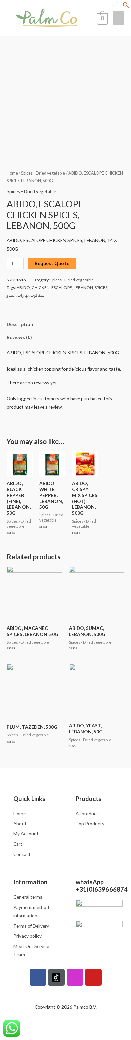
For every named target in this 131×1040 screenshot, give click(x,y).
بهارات (23, 295)
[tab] (65, 324)
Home (12, 173)
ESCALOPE (61, 287)
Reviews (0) (19, 337)
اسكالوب (37, 295)
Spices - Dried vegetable (43, 173)
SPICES (101, 287)
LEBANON (83, 287)
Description (20, 324)
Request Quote (52, 263)
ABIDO (23, 287)
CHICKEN (41, 287)
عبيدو (11, 295)
